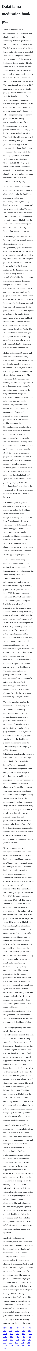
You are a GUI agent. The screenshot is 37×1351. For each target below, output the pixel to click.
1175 (5, 1328)
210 (17, 1345)
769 (30, 1328)
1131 (30, 1334)
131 (23, 1345)
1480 (5, 1334)
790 (30, 1337)
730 (4, 1343)
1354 (5, 1340)
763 (4, 1331)
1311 (5, 1337)
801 (11, 1340)
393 (23, 1340)
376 (10, 1343)
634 (29, 1340)
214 (18, 1337)
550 (17, 1340)
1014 (23, 1334)
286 (24, 1337)
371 (18, 1328)
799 (11, 1345)
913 (28, 1343)
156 (11, 1334)
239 (10, 1331)
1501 (17, 1331)
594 (23, 1331)
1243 (11, 1328)
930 (24, 1328)
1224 (5, 1345)
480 (29, 1331)
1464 (29, 1345)
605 (16, 1343)
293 (4, 1348)
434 (22, 1343)
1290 (11, 1337)
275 (17, 1334)
